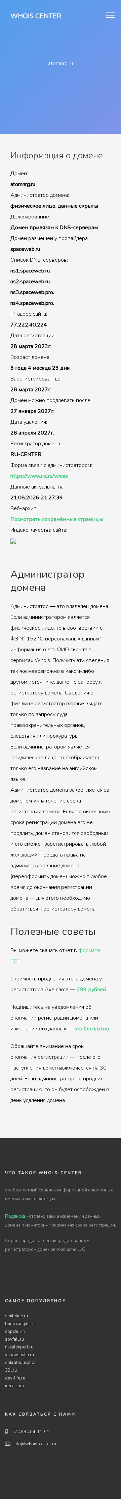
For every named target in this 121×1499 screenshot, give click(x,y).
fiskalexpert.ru (19, 1347)
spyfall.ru (14, 1339)
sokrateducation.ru (23, 1363)
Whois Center (35, 16)
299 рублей (91, 989)
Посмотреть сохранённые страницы (56, 519)
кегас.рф (14, 1386)
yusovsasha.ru (19, 1355)
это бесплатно (91, 1028)
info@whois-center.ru (34, 1444)
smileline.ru (16, 1316)
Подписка (15, 1216)
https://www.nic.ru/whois (39, 476)
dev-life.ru (15, 1378)
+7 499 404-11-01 (30, 1432)
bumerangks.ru (20, 1324)
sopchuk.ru (16, 1332)
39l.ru (11, 1370)
